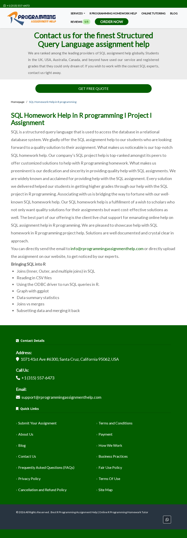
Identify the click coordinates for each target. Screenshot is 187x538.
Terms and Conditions (115, 423)
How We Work (110, 445)
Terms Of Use (109, 478)
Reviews (79, 21)
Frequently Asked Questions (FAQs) (46, 467)
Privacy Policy (29, 478)
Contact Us (27, 456)
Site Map (106, 489)
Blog (174, 13)
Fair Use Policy (110, 467)
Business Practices (113, 456)
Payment (105, 434)
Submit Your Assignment (37, 423)
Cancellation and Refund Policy (42, 489)
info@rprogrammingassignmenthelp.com (107, 248)
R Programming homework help (113, 13)
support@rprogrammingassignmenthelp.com (61, 397)
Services (77, 13)
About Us (25, 434)
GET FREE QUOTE (93, 88)
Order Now (111, 21)
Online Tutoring (153, 13)
